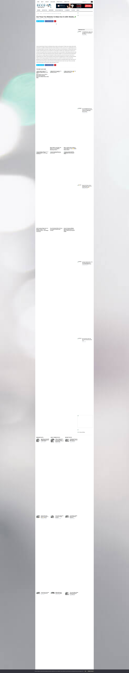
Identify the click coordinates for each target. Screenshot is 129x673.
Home (38, 1)
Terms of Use (66, 1)
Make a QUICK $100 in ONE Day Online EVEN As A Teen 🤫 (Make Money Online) (70, 148)
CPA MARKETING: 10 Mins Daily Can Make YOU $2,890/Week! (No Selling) (87, 33)
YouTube (73, 10)
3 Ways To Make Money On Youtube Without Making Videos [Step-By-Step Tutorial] (59, 440)
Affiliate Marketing (59, 10)
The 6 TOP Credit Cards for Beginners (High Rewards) (59, 516)
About (42, 1)
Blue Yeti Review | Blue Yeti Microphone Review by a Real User (87, 339)
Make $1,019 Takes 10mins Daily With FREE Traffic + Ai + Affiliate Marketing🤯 (87, 186)
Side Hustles (44, 10)
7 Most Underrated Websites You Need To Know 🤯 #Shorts (44, 516)
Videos (78, 10)
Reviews (38, 10)
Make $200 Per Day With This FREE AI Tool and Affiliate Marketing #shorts (55, 148)
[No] (127, 671)
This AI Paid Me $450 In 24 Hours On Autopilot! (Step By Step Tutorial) (56, 229)
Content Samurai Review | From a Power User (45, 593)
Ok (85, 671)
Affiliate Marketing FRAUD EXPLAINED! (58, 593)
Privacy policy (90, 671)
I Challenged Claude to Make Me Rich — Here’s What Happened (74, 440)
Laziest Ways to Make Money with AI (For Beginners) (73, 516)
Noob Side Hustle (39, 18)
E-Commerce (67, 10)
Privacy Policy (59, 1)
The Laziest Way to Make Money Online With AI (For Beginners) (74, 593)
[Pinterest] (55, 21)
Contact (47, 1)
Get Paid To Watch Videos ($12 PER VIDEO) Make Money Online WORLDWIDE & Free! (87, 263)
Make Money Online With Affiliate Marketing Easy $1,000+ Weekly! (45, 440)
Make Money (51, 10)
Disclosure (53, 1)
